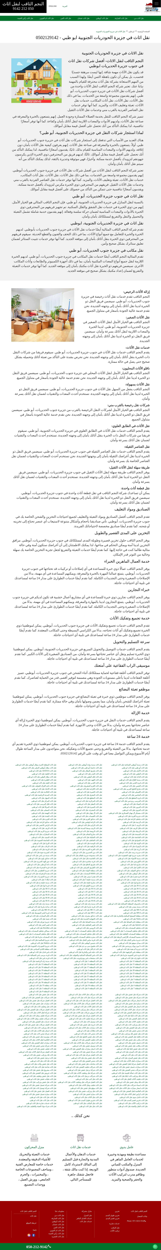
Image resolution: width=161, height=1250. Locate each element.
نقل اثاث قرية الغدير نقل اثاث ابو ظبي (133, 783)
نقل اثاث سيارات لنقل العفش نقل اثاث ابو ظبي (38, 1043)
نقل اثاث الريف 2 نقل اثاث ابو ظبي (135, 825)
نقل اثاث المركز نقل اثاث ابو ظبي (43, 801)
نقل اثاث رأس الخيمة (25, 18)
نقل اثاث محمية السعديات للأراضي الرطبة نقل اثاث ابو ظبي (126, 937)
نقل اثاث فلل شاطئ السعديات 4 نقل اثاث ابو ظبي (37, 934)
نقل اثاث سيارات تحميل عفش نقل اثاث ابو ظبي (130, 1067)
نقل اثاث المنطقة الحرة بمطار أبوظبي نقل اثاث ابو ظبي (35, 765)
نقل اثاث (33, 1216)
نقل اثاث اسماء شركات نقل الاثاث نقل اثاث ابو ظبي (128, 1085)
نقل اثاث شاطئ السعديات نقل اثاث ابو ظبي (131, 928)
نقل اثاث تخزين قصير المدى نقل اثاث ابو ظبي (131, 1100)
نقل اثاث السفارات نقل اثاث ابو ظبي (42, 834)
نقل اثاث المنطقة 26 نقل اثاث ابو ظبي (133, 976)
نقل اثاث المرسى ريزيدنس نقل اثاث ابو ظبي (131, 801)
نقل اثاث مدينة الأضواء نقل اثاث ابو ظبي (133, 858)
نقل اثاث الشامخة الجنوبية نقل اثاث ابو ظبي (40, 840)
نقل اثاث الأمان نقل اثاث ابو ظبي (135, 771)
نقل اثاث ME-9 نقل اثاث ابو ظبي (135, 910)
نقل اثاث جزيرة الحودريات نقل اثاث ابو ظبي (40, 877)
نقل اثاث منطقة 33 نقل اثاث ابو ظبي (42, 985)
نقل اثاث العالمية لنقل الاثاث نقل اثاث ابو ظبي (39, 1040)
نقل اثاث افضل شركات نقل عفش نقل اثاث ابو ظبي (37, 1025)
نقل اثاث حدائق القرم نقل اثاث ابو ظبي (87, 819)
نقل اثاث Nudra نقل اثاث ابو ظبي (135, 919)
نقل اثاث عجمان (83, 18)
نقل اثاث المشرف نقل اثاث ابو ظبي (88, 810)
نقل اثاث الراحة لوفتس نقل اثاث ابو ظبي (87, 822)
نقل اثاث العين (65, 18)
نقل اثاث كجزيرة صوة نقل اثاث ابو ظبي (41, 852)
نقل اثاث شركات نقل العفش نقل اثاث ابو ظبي (39, 997)
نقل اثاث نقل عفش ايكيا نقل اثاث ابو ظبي (132, 1049)
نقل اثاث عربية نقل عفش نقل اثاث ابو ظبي (86, 1025)
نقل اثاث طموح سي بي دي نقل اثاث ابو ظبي (85, 946)
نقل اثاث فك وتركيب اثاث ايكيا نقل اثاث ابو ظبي (130, 1076)
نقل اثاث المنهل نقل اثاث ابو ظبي (44, 798)
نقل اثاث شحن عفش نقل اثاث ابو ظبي (133, 1031)
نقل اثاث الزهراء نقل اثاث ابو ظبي (135, 846)
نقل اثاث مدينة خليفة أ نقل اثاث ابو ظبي (87, 880)
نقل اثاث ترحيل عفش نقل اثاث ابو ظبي (41, 1058)
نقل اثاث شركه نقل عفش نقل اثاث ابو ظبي (131, 997)
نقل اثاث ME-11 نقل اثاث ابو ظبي (89, 910)
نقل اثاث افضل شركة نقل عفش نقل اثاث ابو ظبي (37, 1001)
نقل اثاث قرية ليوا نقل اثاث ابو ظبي (43, 886)
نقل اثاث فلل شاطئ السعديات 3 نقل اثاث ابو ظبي (129, 931)
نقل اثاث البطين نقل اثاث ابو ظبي (135, 774)
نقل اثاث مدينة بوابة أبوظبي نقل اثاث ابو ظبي (85, 765)
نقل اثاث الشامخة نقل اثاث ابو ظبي (134, 837)
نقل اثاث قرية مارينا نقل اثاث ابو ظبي (88, 907)
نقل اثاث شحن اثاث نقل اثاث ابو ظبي (88, 1034)
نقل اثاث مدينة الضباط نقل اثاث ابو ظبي (87, 922)
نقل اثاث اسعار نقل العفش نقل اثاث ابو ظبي (131, 1007)
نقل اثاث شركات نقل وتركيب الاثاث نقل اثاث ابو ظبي (82, 1010)
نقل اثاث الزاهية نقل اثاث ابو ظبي (89, 846)
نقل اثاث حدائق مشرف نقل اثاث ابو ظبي (86, 916)
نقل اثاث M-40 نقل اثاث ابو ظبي (44, 898)
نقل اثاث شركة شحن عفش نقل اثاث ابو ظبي (39, 1046)
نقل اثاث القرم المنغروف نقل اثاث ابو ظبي (86, 786)
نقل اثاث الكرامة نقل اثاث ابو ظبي (89, 789)
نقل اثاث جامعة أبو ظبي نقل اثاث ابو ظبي (86, 768)
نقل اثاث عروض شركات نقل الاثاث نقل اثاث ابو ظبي (82, 1013)
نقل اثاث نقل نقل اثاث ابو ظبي (90, 1106)
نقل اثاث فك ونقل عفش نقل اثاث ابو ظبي (132, 1082)
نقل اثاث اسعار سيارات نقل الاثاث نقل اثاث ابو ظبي (128, 1088)
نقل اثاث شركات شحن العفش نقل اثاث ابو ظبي (130, 1070)
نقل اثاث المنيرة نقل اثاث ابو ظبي (89, 807)
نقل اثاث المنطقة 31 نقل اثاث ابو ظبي (88, 982)
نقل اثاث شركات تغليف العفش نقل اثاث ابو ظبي (84, 1067)
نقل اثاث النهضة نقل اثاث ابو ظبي (43, 813)
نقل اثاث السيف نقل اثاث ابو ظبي (43, 837)
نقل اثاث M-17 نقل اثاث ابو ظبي (90, 892)
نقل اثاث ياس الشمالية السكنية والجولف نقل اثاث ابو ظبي (80, 955)
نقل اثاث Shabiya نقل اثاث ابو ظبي (43, 943)
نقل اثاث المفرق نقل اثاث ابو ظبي (89, 795)
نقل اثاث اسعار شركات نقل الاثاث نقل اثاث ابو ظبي (83, 1043)
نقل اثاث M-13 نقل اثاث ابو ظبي (44, 889)
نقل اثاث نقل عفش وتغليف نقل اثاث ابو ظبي (39, 1076)
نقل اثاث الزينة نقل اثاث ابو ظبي (44, 849)
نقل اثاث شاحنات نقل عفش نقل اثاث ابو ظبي (85, 1064)
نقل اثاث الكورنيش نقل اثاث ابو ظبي (134, 861)
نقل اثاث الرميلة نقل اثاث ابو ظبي (135, 831)
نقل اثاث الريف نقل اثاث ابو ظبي (44, 828)
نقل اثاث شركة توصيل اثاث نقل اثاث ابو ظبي (39, 1088)
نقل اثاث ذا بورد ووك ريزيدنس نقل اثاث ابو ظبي (130, 946)
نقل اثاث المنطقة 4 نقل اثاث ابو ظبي (134, 985)
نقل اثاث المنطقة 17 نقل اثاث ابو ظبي (88, 967)
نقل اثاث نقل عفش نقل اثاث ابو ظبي (42, 994)
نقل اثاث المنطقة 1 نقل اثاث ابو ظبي (88, 961)
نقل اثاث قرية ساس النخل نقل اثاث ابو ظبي (85, 940)
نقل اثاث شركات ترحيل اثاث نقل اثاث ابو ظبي (85, 1076)
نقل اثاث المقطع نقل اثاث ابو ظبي (89, 798)
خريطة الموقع (31, 1223)
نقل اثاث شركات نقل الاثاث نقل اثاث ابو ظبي (85, 994)
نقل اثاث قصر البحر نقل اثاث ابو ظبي (42, 925)
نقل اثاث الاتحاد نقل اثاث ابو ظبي (44, 789)
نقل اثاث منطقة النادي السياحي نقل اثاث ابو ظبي (38, 949)
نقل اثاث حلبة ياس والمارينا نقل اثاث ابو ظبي (85, 952)
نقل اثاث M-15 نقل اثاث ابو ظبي (136, 889)
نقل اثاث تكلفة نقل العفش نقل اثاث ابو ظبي (131, 1037)
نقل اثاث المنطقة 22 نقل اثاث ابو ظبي (88, 973)
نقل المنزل (88, 1215)
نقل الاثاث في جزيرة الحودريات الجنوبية (110, 31)
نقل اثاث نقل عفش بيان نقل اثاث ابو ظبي (86, 1058)
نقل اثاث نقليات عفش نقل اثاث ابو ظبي (41, 1079)
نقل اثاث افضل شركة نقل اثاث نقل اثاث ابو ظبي (84, 1001)
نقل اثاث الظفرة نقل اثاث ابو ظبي (43, 780)
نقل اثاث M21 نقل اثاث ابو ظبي (136, 901)
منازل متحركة (87, 1211)
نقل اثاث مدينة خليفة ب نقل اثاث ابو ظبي (132, 880)
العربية (64, 6)
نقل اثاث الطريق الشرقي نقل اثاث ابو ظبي (86, 868)
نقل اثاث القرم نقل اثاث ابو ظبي (44, 819)
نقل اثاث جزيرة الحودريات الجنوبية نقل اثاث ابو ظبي (37, 946)
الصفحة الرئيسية (144, 31)
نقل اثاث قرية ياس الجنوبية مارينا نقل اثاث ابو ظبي (129, 955)
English (52, 6)
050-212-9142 (37, 1247)
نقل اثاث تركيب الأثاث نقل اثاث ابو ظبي (133, 1103)
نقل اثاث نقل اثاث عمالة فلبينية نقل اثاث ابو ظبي (130, 1073)
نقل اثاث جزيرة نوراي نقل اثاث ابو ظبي (41, 922)
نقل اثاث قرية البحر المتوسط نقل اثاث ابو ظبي (39, 913)
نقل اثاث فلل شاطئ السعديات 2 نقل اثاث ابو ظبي (83, 931)
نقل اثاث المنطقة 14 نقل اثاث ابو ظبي (88, 964)
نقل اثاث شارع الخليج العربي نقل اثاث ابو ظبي (130, 789)
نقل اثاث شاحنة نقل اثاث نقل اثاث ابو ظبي (40, 1067)
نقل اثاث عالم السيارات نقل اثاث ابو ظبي (41, 916)
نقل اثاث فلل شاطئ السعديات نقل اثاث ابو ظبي (84, 934)
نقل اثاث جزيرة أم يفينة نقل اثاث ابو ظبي (132, 949)
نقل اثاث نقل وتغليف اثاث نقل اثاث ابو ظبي (40, 1007)
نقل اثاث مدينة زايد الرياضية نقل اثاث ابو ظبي (39, 961)
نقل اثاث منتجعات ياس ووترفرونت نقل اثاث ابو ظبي (82, 958)
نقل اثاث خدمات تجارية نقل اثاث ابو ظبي (41, 1103)
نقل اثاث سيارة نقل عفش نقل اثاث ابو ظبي (131, 1004)
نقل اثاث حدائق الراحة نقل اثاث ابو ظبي (41, 822)
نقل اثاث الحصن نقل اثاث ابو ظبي (135, 786)
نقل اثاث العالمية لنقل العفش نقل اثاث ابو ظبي (130, 1091)
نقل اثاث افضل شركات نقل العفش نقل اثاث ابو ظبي (36, 1010)
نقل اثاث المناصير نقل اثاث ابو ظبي (135, 795)
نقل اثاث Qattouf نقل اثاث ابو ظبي (135, 925)
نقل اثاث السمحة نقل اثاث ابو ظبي (135, 834)
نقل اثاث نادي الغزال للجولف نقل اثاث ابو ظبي (39, 786)
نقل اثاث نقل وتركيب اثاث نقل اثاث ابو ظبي (131, 1025)
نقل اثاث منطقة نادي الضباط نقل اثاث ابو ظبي (130, 922)
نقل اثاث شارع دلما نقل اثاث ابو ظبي (134, 864)
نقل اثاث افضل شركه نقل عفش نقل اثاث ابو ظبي (83, 1016)
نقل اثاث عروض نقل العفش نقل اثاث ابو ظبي (39, 1073)
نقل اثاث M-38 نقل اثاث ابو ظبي (90, 895)
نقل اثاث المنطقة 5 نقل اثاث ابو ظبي (42, 988)
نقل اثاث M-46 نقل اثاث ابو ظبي (90, 901)
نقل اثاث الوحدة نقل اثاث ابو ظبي (89, 843)
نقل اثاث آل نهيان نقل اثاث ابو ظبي (89, 813)
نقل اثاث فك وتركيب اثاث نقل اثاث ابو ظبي (40, 1028)
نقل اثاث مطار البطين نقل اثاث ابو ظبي (41, 777)
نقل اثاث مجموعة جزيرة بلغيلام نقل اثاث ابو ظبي (84, 855)
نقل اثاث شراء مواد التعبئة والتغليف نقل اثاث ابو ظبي (36, 1106)
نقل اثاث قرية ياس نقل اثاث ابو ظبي (42, 958)
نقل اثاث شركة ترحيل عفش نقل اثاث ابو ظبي (85, 1070)
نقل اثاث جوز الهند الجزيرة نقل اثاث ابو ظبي (40, 861)
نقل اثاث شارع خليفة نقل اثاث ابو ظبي (87, 883)
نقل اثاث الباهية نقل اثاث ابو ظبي (44, 774)
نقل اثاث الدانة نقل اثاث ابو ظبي (136, 777)
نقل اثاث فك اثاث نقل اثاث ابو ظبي (43, 1061)
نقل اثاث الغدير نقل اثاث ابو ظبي (90, 783)
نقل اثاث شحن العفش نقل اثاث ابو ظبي (87, 1061)
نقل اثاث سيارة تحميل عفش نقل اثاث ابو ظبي (39, 1094)
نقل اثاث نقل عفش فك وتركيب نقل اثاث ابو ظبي (129, 1034)
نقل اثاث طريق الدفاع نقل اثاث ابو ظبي (87, 864)
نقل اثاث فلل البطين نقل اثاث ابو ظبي (88, 777)
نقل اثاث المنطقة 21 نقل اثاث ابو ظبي (42, 973)
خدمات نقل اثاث (86, 1221)
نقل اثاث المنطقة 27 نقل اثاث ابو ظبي (42, 979)
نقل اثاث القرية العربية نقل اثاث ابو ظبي (87, 849)
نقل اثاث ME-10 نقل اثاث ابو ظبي (43, 910)
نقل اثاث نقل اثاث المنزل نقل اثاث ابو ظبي (132, 1052)
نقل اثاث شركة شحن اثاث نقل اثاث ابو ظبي (40, 1034)
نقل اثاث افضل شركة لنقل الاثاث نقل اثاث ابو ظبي (37, 1052)
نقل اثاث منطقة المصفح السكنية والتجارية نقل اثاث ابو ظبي (126, 916)
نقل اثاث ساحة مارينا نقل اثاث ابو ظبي (42, 907)
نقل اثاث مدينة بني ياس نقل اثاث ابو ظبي (41, 855)
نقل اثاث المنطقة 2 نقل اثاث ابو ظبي (88, 970)
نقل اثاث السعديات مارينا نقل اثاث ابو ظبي (40, 937)
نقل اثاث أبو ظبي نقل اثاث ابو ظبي (135, 768)
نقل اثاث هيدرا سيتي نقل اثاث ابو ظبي (88, 877)
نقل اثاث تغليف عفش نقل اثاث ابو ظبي (41, 1049)
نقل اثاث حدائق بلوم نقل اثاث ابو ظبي (42, 858)
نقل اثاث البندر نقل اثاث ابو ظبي (90, 774)
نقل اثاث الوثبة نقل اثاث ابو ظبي (136, 843)
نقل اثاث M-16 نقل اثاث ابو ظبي (44, 892)
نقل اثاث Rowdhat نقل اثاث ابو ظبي (43, 928)
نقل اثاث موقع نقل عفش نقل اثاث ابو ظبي (86, 1088)
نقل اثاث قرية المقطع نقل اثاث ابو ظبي (133, 798)
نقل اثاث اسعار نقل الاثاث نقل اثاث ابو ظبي (40, 1031)
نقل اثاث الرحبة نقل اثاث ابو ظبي (135, 822)
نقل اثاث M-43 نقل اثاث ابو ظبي (136, 898)
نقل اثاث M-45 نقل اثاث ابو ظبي (44, 901)
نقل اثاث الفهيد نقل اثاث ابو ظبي (90, 780)
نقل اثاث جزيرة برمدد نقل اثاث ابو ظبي (133, 852)
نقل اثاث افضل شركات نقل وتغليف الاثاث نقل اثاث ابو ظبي (80, 1082)
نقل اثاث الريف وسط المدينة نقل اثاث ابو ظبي (85, 828)
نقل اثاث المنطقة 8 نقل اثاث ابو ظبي (42, 991)
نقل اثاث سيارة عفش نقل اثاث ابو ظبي (87, 1094)
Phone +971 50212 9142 (136, 1221)
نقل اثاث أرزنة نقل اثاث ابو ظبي (136, 849)
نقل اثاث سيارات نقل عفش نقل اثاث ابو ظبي (39, 1004)
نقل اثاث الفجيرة (58, 1237)
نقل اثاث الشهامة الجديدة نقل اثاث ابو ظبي (86, 919)
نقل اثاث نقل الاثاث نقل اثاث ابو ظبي (88, 1097)
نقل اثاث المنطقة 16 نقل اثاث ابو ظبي (42, 967)
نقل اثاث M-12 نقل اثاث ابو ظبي (136, 886)
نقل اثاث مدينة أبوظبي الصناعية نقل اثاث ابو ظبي (129, 765)
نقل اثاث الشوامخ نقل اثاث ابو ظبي (135, 840)
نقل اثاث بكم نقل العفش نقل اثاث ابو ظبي (132, 1028)
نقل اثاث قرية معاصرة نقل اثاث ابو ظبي (87, 861)
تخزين (117, 1211)
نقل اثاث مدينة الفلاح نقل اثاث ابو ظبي (133, 780)
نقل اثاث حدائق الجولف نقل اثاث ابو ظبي (132, 871)
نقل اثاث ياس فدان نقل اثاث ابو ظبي (42, 952)
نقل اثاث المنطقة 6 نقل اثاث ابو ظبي (88, 988)
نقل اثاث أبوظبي (102, 18)
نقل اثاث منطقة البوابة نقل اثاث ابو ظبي (87, 871)
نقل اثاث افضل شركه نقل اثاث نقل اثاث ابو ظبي (84, 1055)
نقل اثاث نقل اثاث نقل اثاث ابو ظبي (43, 1097)
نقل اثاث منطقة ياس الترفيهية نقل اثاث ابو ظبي (130, 952)
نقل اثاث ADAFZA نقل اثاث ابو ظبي (42, 771)
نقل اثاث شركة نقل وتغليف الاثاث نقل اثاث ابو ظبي (83, 1073)
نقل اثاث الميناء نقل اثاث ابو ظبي (135, 804)
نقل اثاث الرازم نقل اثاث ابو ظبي (89, 825)
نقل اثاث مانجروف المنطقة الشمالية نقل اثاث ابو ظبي (128, 904)
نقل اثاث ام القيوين (47, 18)
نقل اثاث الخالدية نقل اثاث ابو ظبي (43, 792)
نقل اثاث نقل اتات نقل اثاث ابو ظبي (134, 1055)
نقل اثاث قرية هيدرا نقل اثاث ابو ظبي (134, 877)
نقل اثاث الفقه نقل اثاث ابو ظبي (44, 783)
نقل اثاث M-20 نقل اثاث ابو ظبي (44, 895)
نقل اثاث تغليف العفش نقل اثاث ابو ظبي (87, 1040)
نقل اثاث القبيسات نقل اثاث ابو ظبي (88, 816)
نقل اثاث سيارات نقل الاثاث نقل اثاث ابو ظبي (85, 1028)
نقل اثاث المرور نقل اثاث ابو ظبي (135, 807)
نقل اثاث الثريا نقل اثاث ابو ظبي (44, 843)
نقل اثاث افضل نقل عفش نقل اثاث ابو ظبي (40, 1091)
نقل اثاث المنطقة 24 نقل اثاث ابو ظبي (42, 976)
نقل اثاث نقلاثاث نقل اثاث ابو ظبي (89, 1031)
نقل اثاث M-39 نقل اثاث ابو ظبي (136, 895)
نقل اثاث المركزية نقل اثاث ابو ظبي (88, 801)
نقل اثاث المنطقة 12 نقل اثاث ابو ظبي (133, 961)
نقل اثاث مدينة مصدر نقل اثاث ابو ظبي (133, 907)
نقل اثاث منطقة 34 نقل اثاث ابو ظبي (88, 985)
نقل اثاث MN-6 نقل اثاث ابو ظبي (135, 913)
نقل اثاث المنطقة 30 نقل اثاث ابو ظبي (42, 982)
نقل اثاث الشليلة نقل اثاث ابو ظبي (89, 837)
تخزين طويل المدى (112, 1215)
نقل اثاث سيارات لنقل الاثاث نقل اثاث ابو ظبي (131, 1061)
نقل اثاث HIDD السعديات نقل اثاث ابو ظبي (86, 874)
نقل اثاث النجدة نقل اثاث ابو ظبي (44, 816)
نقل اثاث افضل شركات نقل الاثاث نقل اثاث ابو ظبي (83, 1004)
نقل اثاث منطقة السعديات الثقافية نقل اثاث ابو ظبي (129, 934)
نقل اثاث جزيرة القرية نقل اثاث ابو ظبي (133, 816)
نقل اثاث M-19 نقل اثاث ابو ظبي (136, 892)
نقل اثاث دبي (139, 18)
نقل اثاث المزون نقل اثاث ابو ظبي (135, 810)
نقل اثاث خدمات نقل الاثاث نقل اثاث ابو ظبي (131, 1010)
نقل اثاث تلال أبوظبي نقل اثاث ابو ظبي (133, 874)
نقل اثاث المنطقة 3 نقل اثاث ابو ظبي (134, 979)
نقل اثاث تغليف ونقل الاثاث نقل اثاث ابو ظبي (85, 1085)
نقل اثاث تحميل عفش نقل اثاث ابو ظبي (133, 1043)
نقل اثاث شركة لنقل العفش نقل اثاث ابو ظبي (131, 1013)
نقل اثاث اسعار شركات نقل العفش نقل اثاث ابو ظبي (128, 1001)
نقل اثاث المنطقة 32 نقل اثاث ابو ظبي (133, 982)
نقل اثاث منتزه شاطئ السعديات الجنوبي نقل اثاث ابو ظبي (80, 937)
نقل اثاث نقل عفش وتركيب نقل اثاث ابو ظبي (39, 1082)
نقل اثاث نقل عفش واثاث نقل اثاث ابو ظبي (40, 1064)
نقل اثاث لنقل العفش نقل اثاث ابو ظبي (133, 1019)
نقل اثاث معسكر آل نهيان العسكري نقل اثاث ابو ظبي (128, 813)
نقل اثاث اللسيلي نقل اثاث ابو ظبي (135, 792)
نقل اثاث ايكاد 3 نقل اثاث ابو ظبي (44, 880)
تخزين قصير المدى (112, 1218)
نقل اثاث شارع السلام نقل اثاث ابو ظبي (87, 834)
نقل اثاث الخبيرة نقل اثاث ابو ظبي (89, 792)
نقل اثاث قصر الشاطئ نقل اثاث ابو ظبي (87, 925)
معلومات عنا (59, 1211)
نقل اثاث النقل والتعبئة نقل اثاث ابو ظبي (133, 1106)
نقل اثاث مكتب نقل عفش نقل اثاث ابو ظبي (131, 1040)
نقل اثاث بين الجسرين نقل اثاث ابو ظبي (87, 852)
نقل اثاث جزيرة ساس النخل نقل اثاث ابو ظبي (131, 940)
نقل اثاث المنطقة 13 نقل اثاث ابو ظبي (42, 964)
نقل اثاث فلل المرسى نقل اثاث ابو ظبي (41, 804)
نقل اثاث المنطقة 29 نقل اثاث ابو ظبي (88, 979)
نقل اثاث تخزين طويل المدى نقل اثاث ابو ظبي (85, 1100)
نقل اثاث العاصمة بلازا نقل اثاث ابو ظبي (87, 858)
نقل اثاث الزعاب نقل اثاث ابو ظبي (43, 846)
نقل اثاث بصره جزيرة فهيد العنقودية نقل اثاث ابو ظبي (128, 855)
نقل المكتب (115, 1228)
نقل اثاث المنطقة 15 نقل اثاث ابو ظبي (133, 964)
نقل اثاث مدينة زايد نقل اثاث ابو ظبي (42, 904)
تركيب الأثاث (114, 1231)
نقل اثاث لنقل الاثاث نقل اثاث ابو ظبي (88, 1007)
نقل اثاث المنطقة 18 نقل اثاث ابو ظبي (133, 967)
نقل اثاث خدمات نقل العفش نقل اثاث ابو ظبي (39, 1022)
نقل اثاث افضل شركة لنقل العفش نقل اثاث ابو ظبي (128, 1064)
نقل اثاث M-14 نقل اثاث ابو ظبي (90, 889)
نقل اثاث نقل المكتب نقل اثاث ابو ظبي (87, 1103)
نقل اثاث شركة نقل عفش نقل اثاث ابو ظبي (131, 994)
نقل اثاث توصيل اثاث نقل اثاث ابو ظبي (87, 1022)
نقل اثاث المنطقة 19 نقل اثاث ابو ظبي (42, 970)
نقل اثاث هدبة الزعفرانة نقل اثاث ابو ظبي (41, 874)
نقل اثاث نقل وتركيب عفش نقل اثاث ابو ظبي (85, 1091)
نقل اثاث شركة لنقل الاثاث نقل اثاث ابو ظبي (39, 1013)
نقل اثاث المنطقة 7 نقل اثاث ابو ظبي (134, 988)
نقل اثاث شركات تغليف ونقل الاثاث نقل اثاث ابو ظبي (36, 1019)
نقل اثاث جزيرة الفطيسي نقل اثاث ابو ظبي (40, 871)
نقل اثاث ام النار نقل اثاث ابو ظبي (89, 949)
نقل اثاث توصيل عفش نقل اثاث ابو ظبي (87, 1046)
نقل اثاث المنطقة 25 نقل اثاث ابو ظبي (88, 976)
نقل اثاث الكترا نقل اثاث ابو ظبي (136, 868)
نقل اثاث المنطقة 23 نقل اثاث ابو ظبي (133, 973)
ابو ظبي (131, 31)
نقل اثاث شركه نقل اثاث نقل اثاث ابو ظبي (86, 997)
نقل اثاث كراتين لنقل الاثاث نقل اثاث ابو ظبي (131, 1094)
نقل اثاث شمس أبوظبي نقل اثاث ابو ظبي (86, 943)
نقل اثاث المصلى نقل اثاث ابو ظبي (43, 810)
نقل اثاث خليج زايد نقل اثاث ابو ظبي (134, 958)
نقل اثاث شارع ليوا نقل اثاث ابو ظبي (134, 883)
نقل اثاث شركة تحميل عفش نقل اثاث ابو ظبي (39, 1085)
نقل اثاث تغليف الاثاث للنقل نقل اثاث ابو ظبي (131, 1079)
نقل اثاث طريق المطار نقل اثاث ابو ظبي (87, 771)
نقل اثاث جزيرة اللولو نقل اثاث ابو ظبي (87, 886)
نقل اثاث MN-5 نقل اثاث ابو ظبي (90, 913)
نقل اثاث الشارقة (121, 18)
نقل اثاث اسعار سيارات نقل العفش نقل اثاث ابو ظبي (82, 1049)
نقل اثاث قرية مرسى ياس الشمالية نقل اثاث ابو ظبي (36, 955)
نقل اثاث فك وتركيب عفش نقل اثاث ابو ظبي (39, 1055)
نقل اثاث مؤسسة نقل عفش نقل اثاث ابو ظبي (39, 1037)
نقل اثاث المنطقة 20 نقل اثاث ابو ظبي (133, 970)
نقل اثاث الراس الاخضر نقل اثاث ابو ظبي (41, 825)
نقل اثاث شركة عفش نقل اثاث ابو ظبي (87, 1052)
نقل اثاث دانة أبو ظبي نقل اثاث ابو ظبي (41, 864)
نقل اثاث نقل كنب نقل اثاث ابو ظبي (88, 1079)
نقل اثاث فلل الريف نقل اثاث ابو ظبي (134, 828)
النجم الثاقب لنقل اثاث (23, 6)
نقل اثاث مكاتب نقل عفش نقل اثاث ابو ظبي (131, 1046)
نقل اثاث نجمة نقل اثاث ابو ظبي (44, 919)
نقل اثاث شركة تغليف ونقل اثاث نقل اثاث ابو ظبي (37, 1016)
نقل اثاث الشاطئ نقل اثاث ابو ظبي (89, 840)
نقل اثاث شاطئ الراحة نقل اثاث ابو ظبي (132, 819)
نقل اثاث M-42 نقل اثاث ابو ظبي (90, 898)
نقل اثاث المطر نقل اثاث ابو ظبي (89, 804)
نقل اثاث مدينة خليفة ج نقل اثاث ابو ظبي (41, 883)
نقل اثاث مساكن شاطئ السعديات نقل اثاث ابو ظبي (37, 931)
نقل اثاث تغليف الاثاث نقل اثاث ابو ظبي (133, 1022)
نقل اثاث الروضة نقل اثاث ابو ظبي (89, 831)
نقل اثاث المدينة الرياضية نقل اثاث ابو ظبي (40, 795)
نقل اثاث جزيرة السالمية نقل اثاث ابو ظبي (40, 940)
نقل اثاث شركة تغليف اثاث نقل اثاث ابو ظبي (85, 1019)
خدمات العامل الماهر (84, 1218)
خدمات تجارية (114, 1224)
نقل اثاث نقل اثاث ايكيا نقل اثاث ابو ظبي (133, 1016)
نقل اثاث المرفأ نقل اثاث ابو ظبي (44, 807)
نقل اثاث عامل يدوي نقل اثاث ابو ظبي (133, 1097)
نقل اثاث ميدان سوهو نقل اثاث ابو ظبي (133, 943)
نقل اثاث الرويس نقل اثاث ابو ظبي (89, 928)
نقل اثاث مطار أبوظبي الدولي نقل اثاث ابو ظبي (38, 768)
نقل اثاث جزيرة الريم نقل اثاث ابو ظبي (42, 831)
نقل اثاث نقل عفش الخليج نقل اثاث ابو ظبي (86, 1037)
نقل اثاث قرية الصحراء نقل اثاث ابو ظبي (41, 868)
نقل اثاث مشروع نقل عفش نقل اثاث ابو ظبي (39, 1070)
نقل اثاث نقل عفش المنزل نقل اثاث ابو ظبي (131, 1058)
